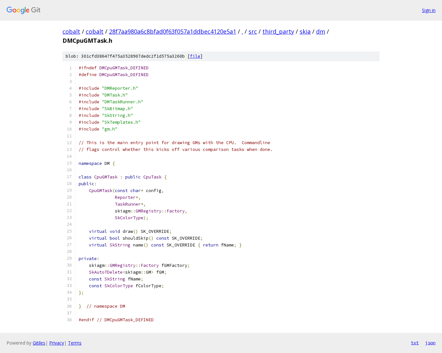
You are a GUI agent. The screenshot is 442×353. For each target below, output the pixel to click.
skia (305, 31)
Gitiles (39, 343)
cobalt (71, 31)
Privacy (56, 343)
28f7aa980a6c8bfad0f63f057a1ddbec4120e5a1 (172, 31)
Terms (75, 343)
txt (415, 343)
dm (320, 31)
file (195, 56)
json (430, 343)
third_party (278, 31)
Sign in (429, 10)
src (253, 31)
